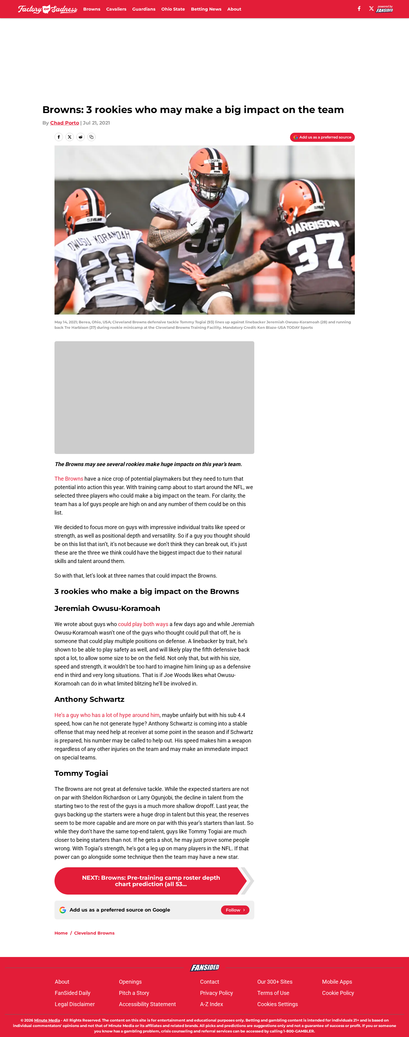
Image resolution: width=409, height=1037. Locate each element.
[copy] (91, 137)
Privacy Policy (216, 993)
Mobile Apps (337, 982)
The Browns (68, 478)
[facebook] (359, 8)
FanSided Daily (73, 993)
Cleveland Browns (94, 933)
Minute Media (47, 1020)
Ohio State (173, 9)
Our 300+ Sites (274, 982)
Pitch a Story (134, 993)
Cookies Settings (277, 1004)
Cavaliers (116, 9)
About (234, 9)
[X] (371, 8)
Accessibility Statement (147, 1004)
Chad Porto (64, 123)
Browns (91, 9)
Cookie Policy (338, 993)
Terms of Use (273, 993)
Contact (209, 982)
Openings (130, 982)
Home (61, 933)
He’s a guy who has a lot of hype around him (107, 715)
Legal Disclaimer (75, 1004)
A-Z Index (211, 1004)
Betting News (206, 9)
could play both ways (143, 624)
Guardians (143, 9)
